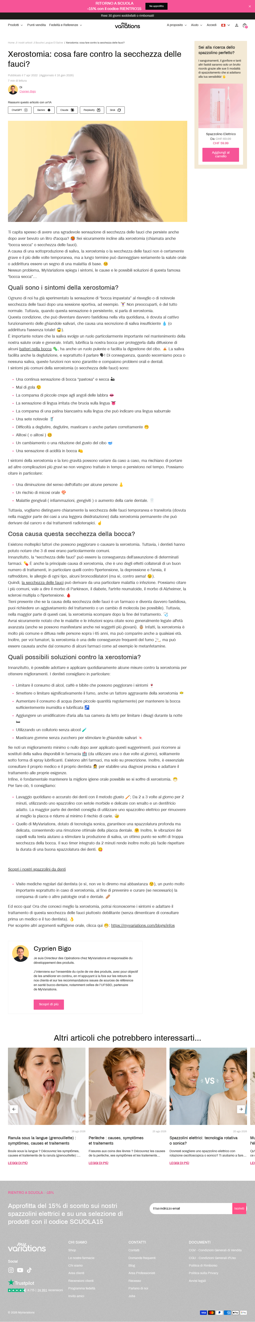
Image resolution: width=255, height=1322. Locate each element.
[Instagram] (11, 1270)
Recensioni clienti (81, 1280)
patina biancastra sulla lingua (77, 411)
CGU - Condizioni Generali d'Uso (212, 1258)
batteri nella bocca (35, 349)
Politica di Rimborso (203, 1265)
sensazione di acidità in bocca (50, 451)
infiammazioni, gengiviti (70, 501)
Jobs (131, 1296)
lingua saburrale (156, 411)
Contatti (133, 1250)
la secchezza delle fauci (43, 583)
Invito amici (76, 1296)
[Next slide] (241, 1109)
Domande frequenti (142, 1258)
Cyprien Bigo (28, 91)
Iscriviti (239, 1208)
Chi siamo (75, 1265)
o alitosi (36, 435)
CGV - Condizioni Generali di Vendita (215, 1250)
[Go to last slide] (14, 1109)
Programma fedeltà (81, 1288)
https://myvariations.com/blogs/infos (143, 926)
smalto (142, 803)
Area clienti (76, 1273)
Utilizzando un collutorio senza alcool (48, 730)
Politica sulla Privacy (203, 1273)
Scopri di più (49, 1004)
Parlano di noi (138, 1288)
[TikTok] (29, 1270)
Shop (72, 1250)
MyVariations (26, 1312)
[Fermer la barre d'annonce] (249, 6)
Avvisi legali (197, 1280)
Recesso (134, 1280)
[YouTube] (20, 1270)
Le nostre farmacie (81, 1258)
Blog (131, 1265)
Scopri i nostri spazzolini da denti (37, 869)
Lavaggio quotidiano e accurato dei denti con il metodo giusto (70, 797)
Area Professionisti (141, 1273)
